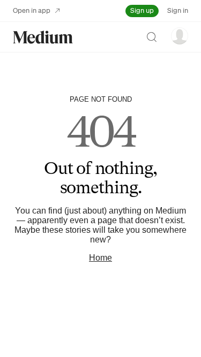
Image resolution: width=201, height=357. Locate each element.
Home (100, 257)
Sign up (142, 10)
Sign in (177, 10)
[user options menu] (179, 35)
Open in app (31, 10)
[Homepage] (43, 37)
